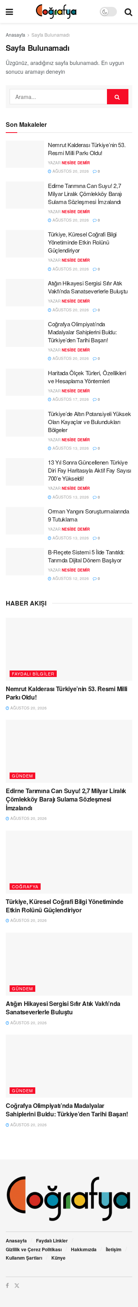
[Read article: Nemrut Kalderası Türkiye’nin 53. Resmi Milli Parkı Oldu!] (25, 154)
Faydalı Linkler (52, 1240)
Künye (58, 1257)
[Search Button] (128, 11)
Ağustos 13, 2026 (70, 448)
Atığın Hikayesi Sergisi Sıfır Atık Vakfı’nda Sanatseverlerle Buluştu (88, 287)
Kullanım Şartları (24, 1257)
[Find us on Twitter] (17, 1285)
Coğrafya (25, 886)
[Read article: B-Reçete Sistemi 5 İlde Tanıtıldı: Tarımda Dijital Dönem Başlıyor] (25, 561)
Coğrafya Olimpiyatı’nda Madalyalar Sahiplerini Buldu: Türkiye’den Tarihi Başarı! (82, 332)
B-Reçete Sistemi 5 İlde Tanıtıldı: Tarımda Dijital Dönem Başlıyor (86, 556)
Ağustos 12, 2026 (70, 578)
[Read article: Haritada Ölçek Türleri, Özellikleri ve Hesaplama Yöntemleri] (25, 382)
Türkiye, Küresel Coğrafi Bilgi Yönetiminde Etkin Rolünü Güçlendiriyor (82, 242)
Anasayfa (15, 34)
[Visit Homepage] (56, 11)
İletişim (114, 1249)
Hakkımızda (84, 1249)
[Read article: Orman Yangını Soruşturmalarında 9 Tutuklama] (25, 520)
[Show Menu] (9, 11)
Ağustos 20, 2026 (70, 171)
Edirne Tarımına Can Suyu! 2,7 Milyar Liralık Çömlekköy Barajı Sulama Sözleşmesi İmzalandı (85, 193)
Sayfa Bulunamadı (50, 34)
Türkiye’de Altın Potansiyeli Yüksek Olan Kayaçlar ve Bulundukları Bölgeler (89, 422)
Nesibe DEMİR (76, 162)
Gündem (22, 776)
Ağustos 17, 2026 (70, 399)
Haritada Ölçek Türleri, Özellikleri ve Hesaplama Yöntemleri (87, 377)
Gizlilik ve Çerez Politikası (34, 1249)
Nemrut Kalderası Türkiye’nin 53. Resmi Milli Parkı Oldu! (86, 149)
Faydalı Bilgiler (33, 674)
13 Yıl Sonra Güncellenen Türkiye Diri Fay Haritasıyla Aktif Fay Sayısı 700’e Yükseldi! (89, 470)
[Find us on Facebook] (7, 1285)
